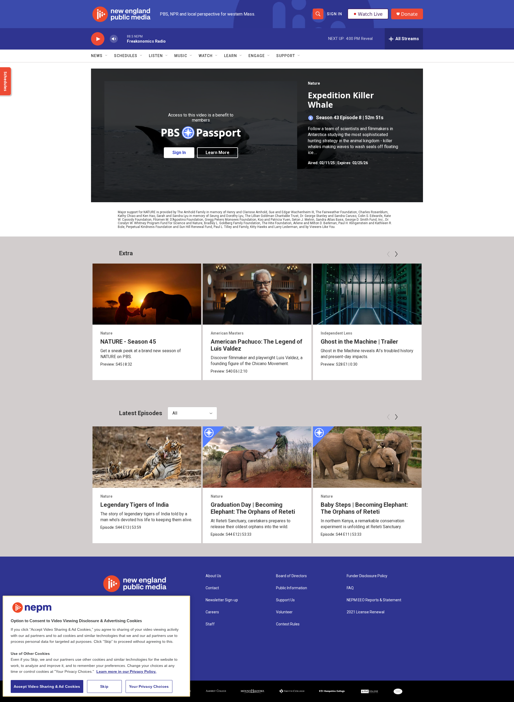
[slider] (122, 39)
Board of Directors (291, 576)
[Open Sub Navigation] (106, 56)
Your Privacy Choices (149, 686)
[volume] (113, 39)
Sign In (334, 14)
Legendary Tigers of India (134, 504)
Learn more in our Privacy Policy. (126, 671)
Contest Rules (288, 624)
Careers (212, 612)
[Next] (396, 254)
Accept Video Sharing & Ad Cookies (47, 686)
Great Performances (449, 333)
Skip (104, 686)
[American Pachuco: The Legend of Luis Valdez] (257, 294)
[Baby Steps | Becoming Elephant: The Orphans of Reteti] (367, 456)
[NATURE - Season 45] (146, 294)
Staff (210, 624)
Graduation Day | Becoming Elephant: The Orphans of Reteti (253, 508)
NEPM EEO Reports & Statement (374, 600)
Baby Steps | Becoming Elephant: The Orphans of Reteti (364, 508)
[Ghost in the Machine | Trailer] (367, 294)
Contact (212, 588)
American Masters (227, 333)
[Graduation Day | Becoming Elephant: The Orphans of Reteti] (257, 456)
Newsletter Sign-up (222, 600)
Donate (409, 14)
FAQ (350, 588)
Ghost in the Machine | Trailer (359, 341)
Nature (314, 83)
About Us (213, 576)
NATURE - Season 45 (128, 341)
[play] (97, 39)
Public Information (291, 588)
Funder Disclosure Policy (367, 576)
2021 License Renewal (365, 612)
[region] (96, 646)
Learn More (217, 152)
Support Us (285, 600)
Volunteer (284, 612)
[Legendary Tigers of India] (146, 456)
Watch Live (370, 14)
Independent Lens (336, 333)
